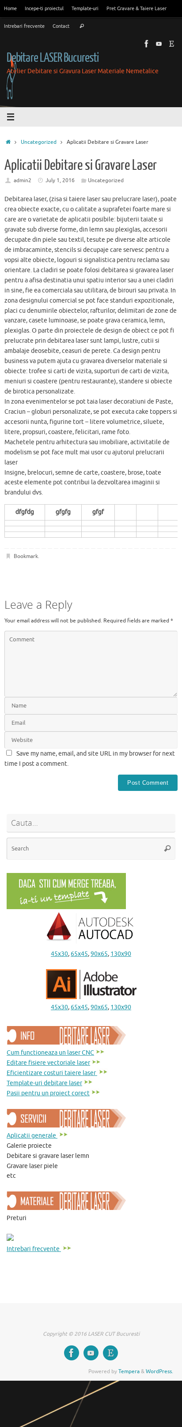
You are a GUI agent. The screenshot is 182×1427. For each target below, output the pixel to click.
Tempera (129, 1371)
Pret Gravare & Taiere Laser (136, 8)
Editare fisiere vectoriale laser (48, 1063)
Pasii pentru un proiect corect (48, 1093)
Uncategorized (39, 142)
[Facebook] (146, 43)
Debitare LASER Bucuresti (53, 58)
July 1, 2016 (60, 180)
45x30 (59, 954)
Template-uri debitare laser (44, 1083)
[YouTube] (159, 43)
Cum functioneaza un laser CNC (50, 1052)
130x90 (120, 954)
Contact (61, 26)
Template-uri (85, 8)
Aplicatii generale (32, 1135)
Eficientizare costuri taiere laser (52, 1073)
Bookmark (26, 556)
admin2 (22, 180)
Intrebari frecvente (24, 26)
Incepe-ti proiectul (44, 8)
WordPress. (159, 1371)
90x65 (99, 954)
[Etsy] (171, 43)
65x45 (79, 954)
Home (10, 8)
